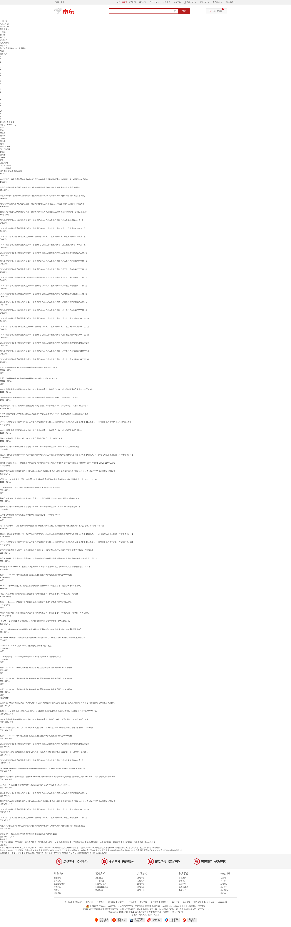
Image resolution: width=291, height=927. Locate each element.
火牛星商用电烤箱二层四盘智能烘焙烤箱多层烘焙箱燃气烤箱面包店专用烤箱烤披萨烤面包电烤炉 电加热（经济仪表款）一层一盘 (52, 526)
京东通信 (224, 890)
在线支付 (140, 881)
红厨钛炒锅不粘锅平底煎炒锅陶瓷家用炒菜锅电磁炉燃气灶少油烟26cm (28, 378)
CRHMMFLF (5, 149)
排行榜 (51, 850)
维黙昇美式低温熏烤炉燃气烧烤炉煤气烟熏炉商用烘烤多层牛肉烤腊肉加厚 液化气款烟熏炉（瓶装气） (41, 187)
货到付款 (140, 878)
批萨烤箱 (128, 842)
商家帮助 (111, 902)
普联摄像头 (4, 29)
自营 (2, 373)
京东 (74, 12)
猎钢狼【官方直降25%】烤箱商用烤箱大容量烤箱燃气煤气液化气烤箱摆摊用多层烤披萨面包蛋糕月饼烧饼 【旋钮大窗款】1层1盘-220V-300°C (57, 463)
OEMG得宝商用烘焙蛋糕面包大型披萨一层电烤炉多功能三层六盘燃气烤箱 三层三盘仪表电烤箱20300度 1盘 (43, 269)
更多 (2, 160)
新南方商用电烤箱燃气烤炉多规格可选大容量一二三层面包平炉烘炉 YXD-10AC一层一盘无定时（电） (41, 507)
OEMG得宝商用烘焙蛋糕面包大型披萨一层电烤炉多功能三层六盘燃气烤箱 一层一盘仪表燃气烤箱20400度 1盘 (44, 359)
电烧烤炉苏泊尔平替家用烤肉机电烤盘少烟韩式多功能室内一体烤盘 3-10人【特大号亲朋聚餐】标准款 (41, 430)
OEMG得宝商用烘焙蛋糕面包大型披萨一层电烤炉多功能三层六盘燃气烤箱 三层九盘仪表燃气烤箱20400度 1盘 (44, 318)
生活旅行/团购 (59, 884)
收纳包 (2, 35)
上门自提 (99, 878)
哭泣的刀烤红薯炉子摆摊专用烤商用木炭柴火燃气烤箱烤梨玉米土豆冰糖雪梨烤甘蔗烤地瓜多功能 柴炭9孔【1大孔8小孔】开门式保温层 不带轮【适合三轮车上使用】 (66, 422)
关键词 (14, 853)
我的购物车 (217, 11)
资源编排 (21, 850)
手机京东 (190, 2)
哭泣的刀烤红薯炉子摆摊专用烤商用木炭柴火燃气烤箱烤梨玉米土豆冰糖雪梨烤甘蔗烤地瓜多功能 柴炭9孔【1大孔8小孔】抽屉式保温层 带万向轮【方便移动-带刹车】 (67, 455)
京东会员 (166, 2)
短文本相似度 (82, 850)
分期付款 (140, 884)
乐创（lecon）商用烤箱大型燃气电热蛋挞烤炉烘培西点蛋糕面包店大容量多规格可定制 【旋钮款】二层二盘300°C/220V (48, 479)
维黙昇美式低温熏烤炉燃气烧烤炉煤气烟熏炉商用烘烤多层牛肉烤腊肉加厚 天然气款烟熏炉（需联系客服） (43, 196)
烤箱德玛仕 (117, 842)
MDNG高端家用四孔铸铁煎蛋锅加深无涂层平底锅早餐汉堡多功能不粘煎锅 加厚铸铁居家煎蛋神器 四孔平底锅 (44, 414)
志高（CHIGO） (6, 146)
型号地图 (28, 850)
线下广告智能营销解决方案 (61, 853)
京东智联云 (58, 850)
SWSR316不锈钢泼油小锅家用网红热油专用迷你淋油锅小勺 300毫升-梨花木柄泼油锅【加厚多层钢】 (41, 629)
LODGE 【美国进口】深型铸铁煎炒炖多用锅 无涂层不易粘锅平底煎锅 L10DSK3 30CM (35, 621)
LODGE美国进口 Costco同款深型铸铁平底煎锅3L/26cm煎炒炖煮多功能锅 (30, 487)
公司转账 (140, 890)
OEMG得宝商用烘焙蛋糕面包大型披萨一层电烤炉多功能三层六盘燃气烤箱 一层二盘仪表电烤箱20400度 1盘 (43, 302)
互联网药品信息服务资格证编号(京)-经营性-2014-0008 (157, 906)
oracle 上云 (12, 850)
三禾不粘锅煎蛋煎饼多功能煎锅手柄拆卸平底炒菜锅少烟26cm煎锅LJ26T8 (30, 515)
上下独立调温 (5, 166)
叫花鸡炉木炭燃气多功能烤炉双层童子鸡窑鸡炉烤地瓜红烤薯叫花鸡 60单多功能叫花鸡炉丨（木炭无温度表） (44, 212)
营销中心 (121, 902)
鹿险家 (2, 133)
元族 (2, 130)
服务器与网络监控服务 (126, 850)
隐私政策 (186, 902)
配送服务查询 (100, 884)
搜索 (184, 11)
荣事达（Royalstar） (8, 125)
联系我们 (78, 902)
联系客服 (57, 893)
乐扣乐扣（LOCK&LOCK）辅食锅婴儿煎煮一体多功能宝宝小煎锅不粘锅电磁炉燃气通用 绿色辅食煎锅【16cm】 (45, 567)
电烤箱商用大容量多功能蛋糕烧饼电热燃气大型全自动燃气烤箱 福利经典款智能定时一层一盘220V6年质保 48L (45, 179)
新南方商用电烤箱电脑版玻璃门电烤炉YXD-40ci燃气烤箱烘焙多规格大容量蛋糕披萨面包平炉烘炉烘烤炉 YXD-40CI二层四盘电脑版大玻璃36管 (57, 471)
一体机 (2, 32)
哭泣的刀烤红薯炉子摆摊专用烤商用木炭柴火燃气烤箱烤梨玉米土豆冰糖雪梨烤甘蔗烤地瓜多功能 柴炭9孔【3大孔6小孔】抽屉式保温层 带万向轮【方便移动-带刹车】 (67, 542)
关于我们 (68, 902)
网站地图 (44, 850)
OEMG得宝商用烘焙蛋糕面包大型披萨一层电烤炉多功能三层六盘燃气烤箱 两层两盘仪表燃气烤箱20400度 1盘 (44, 343)
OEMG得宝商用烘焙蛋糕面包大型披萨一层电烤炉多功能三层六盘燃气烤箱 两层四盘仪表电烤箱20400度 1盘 (43, 277)
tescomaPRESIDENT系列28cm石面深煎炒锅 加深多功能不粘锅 (26, 646)
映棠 (2, 144)
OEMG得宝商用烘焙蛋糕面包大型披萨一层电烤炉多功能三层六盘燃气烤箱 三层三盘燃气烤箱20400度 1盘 (42, 237)
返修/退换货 (183, 887)
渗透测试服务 (149, 850)
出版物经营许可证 (127, 909)
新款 (33, 853)
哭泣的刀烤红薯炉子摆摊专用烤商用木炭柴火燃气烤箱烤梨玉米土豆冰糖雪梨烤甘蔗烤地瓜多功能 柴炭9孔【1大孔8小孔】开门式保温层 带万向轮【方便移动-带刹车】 (67, 534)
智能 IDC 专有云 (24, 853)
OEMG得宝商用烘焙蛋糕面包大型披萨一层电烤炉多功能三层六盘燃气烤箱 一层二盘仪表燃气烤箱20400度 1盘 (44, 351)
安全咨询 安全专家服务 (107, 850)
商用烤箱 (9, 48)
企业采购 (177, 2)
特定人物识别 (89, 853)
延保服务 (224, 884)
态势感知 (67, 850)
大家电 (56, 890)
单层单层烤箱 (92, 842)
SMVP (2, 157)
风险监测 (175, 902)
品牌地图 (174, 850)
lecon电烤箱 (150, 842)
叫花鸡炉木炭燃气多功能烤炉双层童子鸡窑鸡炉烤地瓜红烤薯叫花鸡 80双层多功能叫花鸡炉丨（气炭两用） (43, 204)
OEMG (2, 141)
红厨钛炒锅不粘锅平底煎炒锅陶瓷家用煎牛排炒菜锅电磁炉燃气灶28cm (28, 367)
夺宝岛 (223, 878)
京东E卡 (224, 887)
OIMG (2, 138)
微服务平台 (6, 853)
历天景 (2, 155)
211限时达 (99, 881)
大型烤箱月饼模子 (62, 842)
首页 (2, 48)
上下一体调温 (5, 168)
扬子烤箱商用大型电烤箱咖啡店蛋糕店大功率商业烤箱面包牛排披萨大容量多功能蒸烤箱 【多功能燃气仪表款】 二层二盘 (48, 558)
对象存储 (36, 850)
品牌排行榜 (4, 26)
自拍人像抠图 (78, 853)
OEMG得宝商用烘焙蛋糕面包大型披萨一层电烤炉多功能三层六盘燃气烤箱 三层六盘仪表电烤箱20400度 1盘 (43, 261)
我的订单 (143, 2)
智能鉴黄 (158, 850)
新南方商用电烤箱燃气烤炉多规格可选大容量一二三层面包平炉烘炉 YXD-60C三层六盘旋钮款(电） (40, 447)
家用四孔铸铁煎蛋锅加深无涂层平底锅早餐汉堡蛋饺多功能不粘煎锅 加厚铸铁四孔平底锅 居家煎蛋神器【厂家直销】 (47, 550)
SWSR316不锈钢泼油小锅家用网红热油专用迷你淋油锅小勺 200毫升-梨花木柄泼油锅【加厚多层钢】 (41, 586)
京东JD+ (224, 893)
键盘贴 (2, 37)
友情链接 (143, 902)
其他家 (2, 152)
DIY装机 (224, 881)
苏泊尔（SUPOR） (8, 122)
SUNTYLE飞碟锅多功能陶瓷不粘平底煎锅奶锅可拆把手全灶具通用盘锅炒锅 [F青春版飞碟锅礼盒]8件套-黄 (42, 637)
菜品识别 (99, 853)
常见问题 (57, 887)
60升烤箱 (19, 842)
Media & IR (222, 902)
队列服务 (166, 850)
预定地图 (139, 850)
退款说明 (182, 884)
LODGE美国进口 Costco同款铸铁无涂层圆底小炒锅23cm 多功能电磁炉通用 (30, 657)
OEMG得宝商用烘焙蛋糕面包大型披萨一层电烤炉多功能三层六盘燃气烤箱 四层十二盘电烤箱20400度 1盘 (42, 228)
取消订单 (182, 890)
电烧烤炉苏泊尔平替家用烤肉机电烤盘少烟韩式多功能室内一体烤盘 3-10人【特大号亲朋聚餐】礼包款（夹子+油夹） (47, 389)
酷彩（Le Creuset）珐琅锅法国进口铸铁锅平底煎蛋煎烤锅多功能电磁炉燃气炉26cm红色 (36, 678)
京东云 (156, 915)
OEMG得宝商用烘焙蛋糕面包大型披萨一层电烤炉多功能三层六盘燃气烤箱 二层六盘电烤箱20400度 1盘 (42, 220)
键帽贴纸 (3, 40)
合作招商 (100, 902)
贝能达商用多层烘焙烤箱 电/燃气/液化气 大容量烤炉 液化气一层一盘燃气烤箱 (31, 438)
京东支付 (148, 915)
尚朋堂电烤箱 (105, 842)
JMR (105, 853)
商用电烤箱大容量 (45, 842)
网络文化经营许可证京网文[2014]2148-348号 (155, 909)
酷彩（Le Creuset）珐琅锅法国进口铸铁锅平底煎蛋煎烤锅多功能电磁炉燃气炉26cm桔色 (36, 689)
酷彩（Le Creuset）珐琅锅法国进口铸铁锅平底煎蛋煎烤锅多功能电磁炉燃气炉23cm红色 (36, 575)
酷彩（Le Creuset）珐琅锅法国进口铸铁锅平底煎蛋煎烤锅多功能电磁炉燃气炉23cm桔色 (36, 602)
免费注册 (132, 2)
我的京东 (153, 2)
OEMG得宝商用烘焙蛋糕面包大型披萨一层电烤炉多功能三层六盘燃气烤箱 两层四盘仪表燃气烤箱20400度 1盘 (44, 335)
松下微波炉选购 (78, 842)
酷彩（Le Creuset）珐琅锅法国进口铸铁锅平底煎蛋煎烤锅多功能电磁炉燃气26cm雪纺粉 (36, 667)
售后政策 (182, 878)
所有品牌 (3, 54)
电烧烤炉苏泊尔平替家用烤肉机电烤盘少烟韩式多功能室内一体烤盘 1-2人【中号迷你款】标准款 (39, 594)
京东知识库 (4, 24)
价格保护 (182, 881)
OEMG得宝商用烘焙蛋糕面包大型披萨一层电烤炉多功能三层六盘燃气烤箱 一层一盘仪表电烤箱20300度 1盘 (43, 310)
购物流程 (57, 878)
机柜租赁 (3, 850)
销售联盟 (154, 902)
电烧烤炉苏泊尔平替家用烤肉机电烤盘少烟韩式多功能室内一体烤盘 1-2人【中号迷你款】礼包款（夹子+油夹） (45, 613)
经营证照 (179, 912)
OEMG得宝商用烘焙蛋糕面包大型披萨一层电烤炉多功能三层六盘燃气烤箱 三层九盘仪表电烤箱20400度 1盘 (43, 253)
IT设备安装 (93, 850)
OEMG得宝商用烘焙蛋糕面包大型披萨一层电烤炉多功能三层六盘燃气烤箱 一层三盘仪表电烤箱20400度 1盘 (43, 286)
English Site (209, 902)
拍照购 (74, 850)
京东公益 (197, 902)
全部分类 (3, 21)
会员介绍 (57, 881)
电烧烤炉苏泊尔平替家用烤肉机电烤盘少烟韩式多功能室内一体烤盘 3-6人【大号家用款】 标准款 (39, 397)
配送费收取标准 (101, 887)
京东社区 (165, 902)
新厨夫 (2, 136)
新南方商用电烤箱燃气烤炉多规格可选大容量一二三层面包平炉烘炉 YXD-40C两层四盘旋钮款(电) (39, 498)
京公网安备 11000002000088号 (102, 906)
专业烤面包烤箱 (6, 842)
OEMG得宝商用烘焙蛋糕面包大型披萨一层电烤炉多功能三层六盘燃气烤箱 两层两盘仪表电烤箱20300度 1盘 (43, 294)
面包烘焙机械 (30, 842)
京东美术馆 (4, 43)
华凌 (2, 127)
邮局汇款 (140, 887)
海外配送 (99, 890)
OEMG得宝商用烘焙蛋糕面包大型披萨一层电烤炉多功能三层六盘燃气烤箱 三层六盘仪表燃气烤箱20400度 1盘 (44, 327)
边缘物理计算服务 (42, 853)
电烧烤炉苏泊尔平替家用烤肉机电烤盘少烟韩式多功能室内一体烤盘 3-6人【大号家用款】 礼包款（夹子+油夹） (45, 406)
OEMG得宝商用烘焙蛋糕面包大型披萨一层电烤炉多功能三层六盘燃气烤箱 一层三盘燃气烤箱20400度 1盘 (42, 245)
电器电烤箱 (138, 842)
